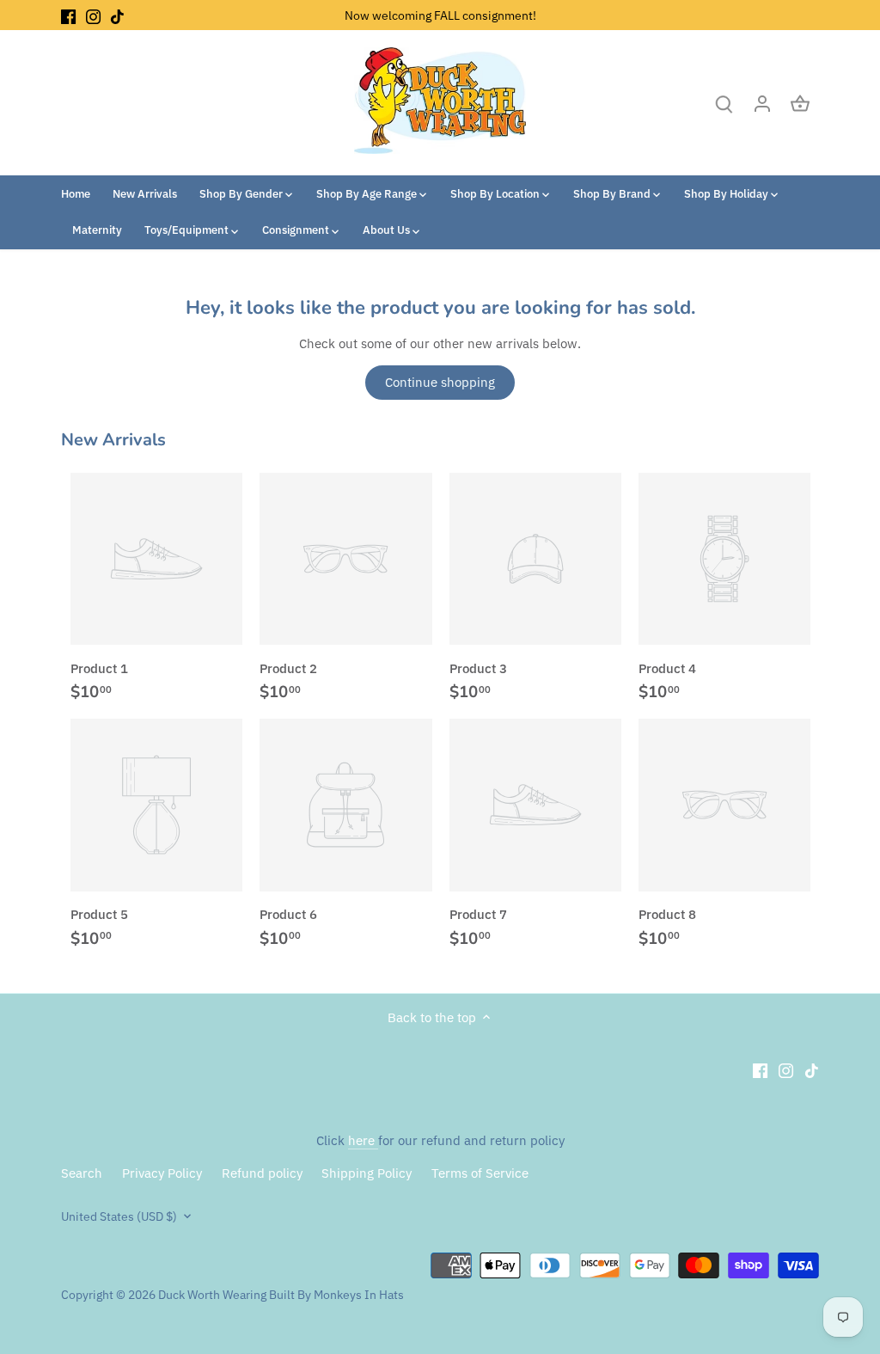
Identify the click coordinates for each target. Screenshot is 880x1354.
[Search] (724, 102)
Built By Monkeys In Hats (335, 1294)
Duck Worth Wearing (212, 1294)
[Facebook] (68, 15)
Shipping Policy (366, 1173)
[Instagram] (93, 15)
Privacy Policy (162, 1173)
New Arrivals (113, 439)
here (363, 1140)
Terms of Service (480, 1173)
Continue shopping (440, 382)
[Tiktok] (117, 15)
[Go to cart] (800, 102)
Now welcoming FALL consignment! (440, 15)
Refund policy (262, 1173)
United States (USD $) (119, 1216)
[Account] (762, 102)
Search (81, 1173)
